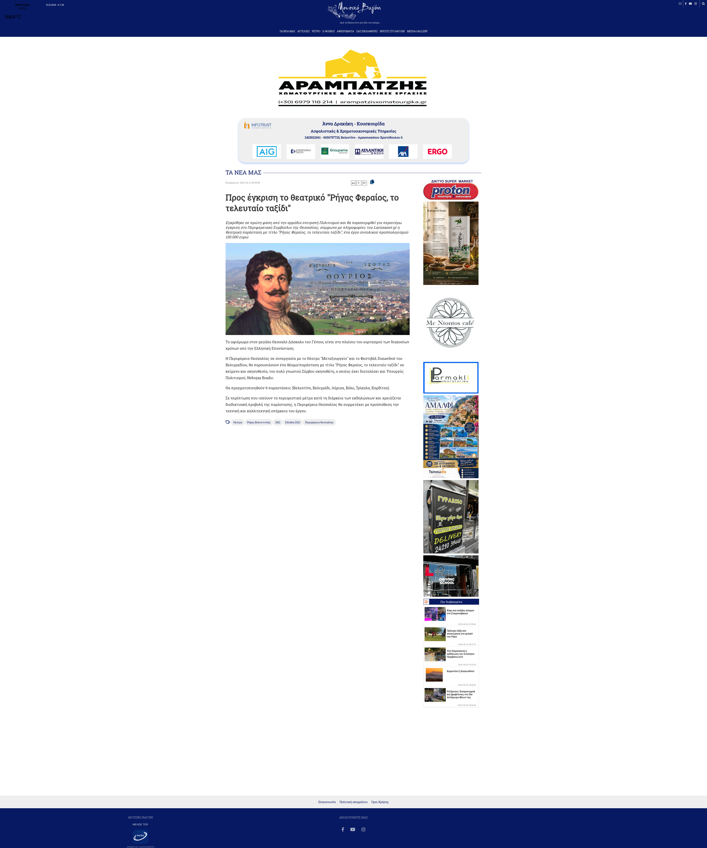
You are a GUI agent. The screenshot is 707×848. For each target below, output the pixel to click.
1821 (277, 422)
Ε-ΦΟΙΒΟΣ (329, 31)
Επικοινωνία (327, 802)
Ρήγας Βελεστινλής (258, 422)
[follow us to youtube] (690, 3)
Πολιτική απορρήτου (354, 802)
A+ (353, 183)
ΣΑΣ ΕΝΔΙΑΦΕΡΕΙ (367, 31)
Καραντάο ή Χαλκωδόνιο (460, 671)
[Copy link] (372, 182)
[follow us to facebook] (685, 3)
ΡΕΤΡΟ (316, 31)
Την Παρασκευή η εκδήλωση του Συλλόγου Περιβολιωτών (460, 653)
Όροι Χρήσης (380, 802)
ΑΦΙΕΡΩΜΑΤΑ (345, 31)
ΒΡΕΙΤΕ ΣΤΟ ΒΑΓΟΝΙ (392, 31)
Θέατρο (237, 422)
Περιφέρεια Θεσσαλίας (319, 422)
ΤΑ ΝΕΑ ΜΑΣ (287, 31)
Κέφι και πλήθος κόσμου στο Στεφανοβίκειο (460, 612)
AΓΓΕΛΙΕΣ (303, 31)
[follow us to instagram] (696, 3)
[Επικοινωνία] (680, 3)
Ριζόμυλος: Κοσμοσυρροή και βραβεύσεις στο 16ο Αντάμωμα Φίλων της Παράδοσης (461, 696)
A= (364, 182)
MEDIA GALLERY (417, 31)
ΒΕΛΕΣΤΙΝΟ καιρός (22, 14)
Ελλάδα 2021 (292, 422)
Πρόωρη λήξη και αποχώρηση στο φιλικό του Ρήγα (460, 633)
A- (359, 182)
